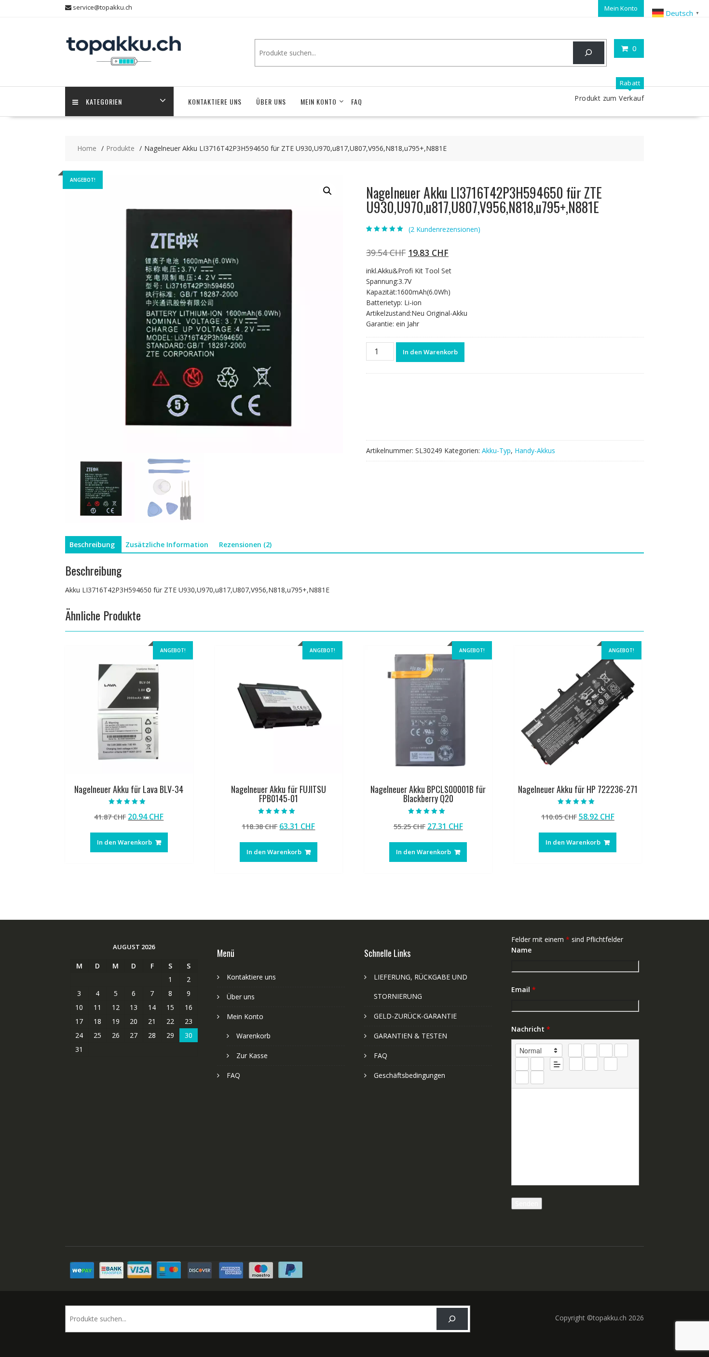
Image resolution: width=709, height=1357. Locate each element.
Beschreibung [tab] (92, 544)
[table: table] (610, 1064)
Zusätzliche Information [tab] (166, 544)
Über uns (271, 101)
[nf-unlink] (591, 1064)
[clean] (621, 1050)
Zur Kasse (252, 1055)
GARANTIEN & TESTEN (410, 1035)
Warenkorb (253, 1035)
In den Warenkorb (430, 352)
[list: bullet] (537, 1064)
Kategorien (104, 101)
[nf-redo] (537, 1077)
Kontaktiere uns (215, 101)
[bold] (575, 1050)
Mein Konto (621, 8)
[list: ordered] (522, 1064)
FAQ (356, 101)
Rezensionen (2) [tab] (245, 544)
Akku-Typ (496, 450)
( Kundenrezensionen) (444, 229)
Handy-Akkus (535, 450)
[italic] (590, 1050)
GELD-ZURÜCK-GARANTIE (415, 1016)
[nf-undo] (522, 1077)
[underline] (606, 1050)
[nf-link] (576, 1064)
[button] (327, 191)
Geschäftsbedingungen (409, 1075)
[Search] (588, 52)
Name (521, 949)
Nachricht (530, 1029)
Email (523, 989)
